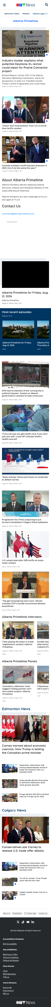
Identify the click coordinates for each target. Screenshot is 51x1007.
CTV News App (30, 913)
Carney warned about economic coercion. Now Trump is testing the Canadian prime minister (24, 749)
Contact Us (42, 913)
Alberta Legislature (41, 14)
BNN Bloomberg (9, 974)
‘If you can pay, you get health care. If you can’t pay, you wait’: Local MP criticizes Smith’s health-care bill (25, 436)
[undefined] (18, 335)
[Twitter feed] (18, 921)
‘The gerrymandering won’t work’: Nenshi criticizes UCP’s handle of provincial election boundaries (23, 603)
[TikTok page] (23, 921)
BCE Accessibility (10, 944)
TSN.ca (6, 977)
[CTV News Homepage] (25, 4)
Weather (26, 14)
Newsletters (17, 913)
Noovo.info (7, 987)
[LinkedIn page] (32, 921)
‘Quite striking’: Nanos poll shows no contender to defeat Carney (25, 478)
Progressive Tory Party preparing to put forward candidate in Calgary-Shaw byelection (25, 520)
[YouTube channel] (27, 921)
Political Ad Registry (11, 960)
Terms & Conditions (11, 957)
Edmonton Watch (11, 14)
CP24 (5, 971)
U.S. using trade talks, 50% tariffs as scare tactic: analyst (22, 561)
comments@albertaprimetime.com (18, 213)
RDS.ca (6, 993)
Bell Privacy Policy (10, 954)
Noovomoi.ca (8, 990)
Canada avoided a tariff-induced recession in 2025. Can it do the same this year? (24, 166)
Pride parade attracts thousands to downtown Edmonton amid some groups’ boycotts (33, 782)
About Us (6, 913)
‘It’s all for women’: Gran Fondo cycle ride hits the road (33, 879)
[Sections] (4, 4)
